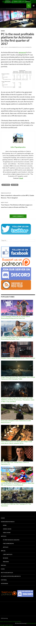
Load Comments (18, 216)
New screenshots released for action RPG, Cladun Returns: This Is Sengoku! (17, 195)
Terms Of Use (4, 621)
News (3, 31)
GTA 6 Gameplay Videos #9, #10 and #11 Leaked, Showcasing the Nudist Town (16, 338)
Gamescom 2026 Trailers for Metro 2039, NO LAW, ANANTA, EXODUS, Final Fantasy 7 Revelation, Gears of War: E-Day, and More (17, 399)
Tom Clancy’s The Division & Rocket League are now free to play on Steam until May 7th (16, 205)
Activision (6, 184)
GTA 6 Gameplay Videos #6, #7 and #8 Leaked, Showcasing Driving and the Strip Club (15, 317)
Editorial (4, 580)
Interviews (4, 583)
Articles (3, 536)
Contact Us (11, 621)
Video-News (6, 532)
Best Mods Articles (7, 572)
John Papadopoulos (14, 47)
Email (21, 178)
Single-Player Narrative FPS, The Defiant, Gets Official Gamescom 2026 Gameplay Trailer (18, 378)
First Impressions (8, 543)
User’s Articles (7, 554)
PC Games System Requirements (11, 576)
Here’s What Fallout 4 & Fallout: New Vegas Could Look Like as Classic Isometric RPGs (16, 442)
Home (3, 518)
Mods (2, 569)
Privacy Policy (17, 621)
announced (22, 52)
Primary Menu (33, 5)
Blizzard (15, 184)
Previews (6, 561)
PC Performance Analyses (11, 540)
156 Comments (26, 47)
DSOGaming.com (31, 623)
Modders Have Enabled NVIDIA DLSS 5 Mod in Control (18, 358)
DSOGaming (4, 618)
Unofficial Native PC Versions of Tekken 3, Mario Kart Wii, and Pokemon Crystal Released (17, 484)
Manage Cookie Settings (6, 625)
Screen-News (7, 529)
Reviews (5, 558)
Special (3, 550)
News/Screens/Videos (7, 521)
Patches (3, 565)
